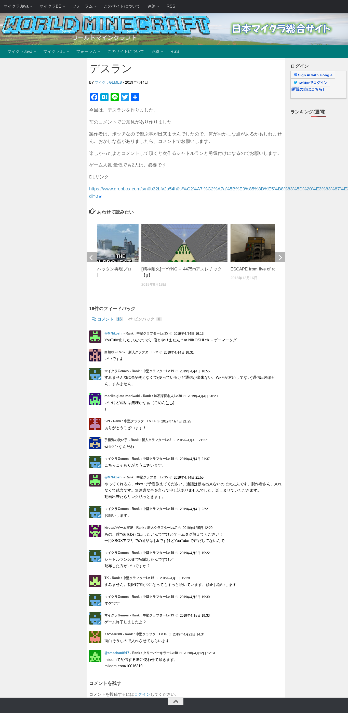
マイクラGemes (108, 82)
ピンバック (147, 319)
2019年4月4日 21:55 (189, 477)
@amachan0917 (116, 653)
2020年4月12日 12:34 (199, 653)
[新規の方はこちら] (307, 89)
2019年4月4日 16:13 (189, 334)
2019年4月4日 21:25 (176, 421)
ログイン (142, 694)
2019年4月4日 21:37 (195, 459)
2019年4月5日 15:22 (195, 553)
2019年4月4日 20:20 (203, 396)
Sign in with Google (314, 75)
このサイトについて (122, 6)
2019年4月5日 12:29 (197, 528)
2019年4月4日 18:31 (179, 352)
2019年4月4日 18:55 (195, 371)
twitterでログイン (312, 83)
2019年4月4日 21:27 (192, 440)
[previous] (92, 257)
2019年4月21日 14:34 (189, 634)
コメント (109, 319)
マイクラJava (16, 6)
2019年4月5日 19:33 (195, 615)
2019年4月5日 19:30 (195, 597)
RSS (171, 6)
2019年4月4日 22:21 (195, 509)
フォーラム (82, 6)
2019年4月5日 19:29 (175, 578)
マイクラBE (50, 6)
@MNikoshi (113, 333)
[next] (280, 257)
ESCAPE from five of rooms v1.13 (263, 269)
